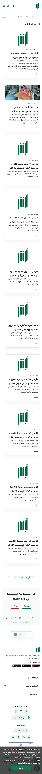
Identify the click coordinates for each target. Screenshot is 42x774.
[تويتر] (23, 736)
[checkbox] (26, 606)
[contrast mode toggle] (26, 711)
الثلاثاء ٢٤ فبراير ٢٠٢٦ (33, 483)
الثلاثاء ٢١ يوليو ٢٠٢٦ (33, 160)
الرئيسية (33, 16)
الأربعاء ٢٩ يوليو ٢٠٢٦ (33, 103)
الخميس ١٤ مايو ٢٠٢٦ (33, 321)
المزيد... (35, 73)
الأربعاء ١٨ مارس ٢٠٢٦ (33, 429)
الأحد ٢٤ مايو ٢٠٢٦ (34, 268)
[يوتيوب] (28, 736)
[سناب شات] (13, 736)
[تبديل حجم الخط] (21, 711)
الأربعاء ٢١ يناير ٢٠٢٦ (33, 537)
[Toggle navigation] (3, 5)
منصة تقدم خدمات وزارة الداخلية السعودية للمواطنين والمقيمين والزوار (22, 656)
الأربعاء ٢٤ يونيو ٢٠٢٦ (33, 214)
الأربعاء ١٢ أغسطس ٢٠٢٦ (32, 49)
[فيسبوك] (18, 736)
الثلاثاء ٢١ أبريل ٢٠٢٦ (33, 375)
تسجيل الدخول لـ (23, 634)
